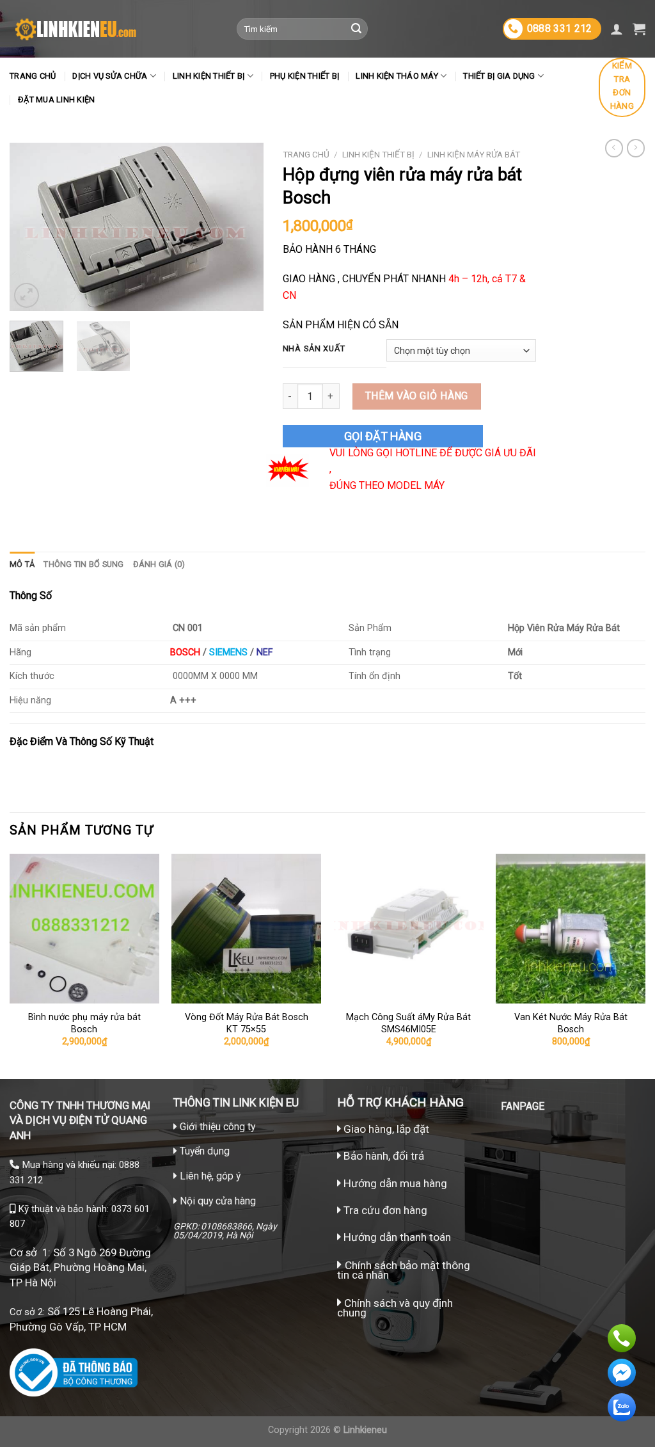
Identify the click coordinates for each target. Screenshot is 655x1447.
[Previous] (30, 227)
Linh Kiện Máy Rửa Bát (473, 154)
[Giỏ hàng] (639, 29)
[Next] (242, 227)
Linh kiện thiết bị (209, 76)
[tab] (22, 564)
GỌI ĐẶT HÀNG (383, 436)
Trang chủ (33, 76)
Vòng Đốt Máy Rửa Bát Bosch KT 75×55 (246, 1023)
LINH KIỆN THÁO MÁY (397, 76)
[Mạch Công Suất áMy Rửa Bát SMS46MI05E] (409, 928)
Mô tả (22, 564)
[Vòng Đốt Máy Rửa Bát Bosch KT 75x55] (246, 928)
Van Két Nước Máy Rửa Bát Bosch (570, 1023)
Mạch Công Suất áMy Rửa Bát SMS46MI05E (408, 1023)
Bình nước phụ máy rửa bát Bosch (84, 1023)
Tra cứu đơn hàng (384, 1210)
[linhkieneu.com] (113, 29)
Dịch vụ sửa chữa (109, 76)
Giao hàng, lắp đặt (385, 1129)
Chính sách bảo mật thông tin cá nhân (403, 1270)
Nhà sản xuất (314, 348)
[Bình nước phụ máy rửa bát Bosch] (84, 928)
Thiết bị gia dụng (499, 76)
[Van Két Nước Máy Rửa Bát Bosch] (570, 928)
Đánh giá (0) (159, 564)
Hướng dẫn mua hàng (394, 1183)
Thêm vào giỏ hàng (416, 396)
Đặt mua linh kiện (56, 99)
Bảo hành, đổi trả (383, 1155)
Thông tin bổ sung (83, 564)
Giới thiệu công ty (217, 1127)
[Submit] (356, 29)
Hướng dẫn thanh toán (396, 1237)
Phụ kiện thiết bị (304, 76)
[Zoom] (26, 295)
